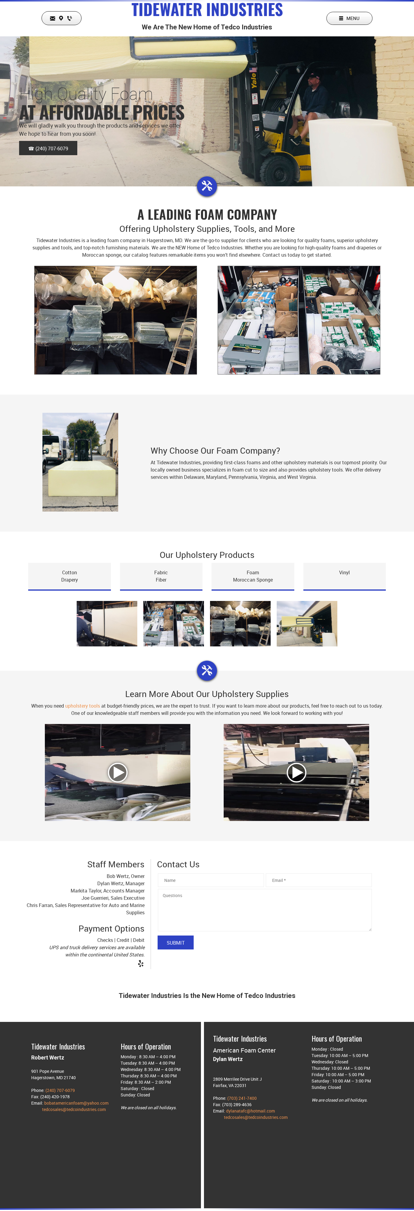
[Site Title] (207, 8)
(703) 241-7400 (242, 1098)
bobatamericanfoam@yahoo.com (76, 1103)
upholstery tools (82, 705)
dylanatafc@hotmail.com (250, 1111)
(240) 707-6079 (60, 1090)
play (118, 772)
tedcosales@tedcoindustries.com (74, 1109)
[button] (107, 625)
